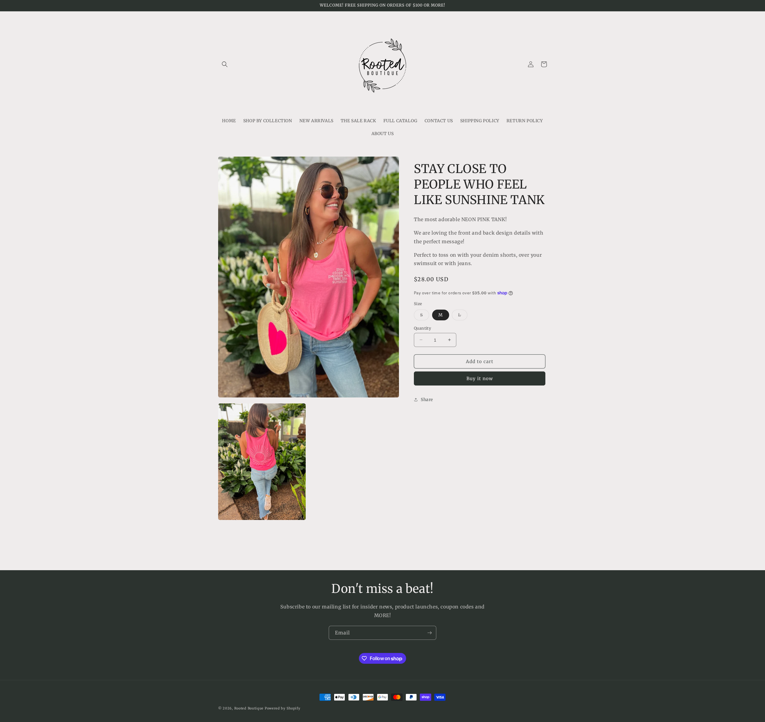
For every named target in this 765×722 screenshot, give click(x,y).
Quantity (422, 328)
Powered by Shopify (282, 708)
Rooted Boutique (249, 708)
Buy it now (479, 378)
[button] (224, 64)
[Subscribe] (429, 633)
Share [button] (427, 399)
